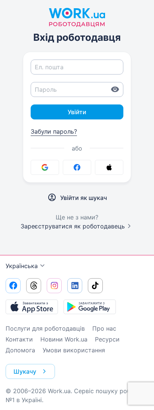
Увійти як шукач (83, 197)
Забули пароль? (54, 131)
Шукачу (24, 371)
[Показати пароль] (115, 89)
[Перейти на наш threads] (33, 285)
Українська (22, 266)
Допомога (20, 350)
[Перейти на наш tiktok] (95, 285)
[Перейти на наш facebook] (13, 285)
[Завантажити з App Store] (32, 306)
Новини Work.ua (63, 339)
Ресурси (107, 339)
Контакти (19, 339)
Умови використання (74, 350)
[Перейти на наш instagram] (54, 285)
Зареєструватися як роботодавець (73, 226)
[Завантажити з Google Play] (90, 306)
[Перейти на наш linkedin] (74, 285)
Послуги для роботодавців (45, 328)
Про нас (104, 328)
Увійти (77, 112)
